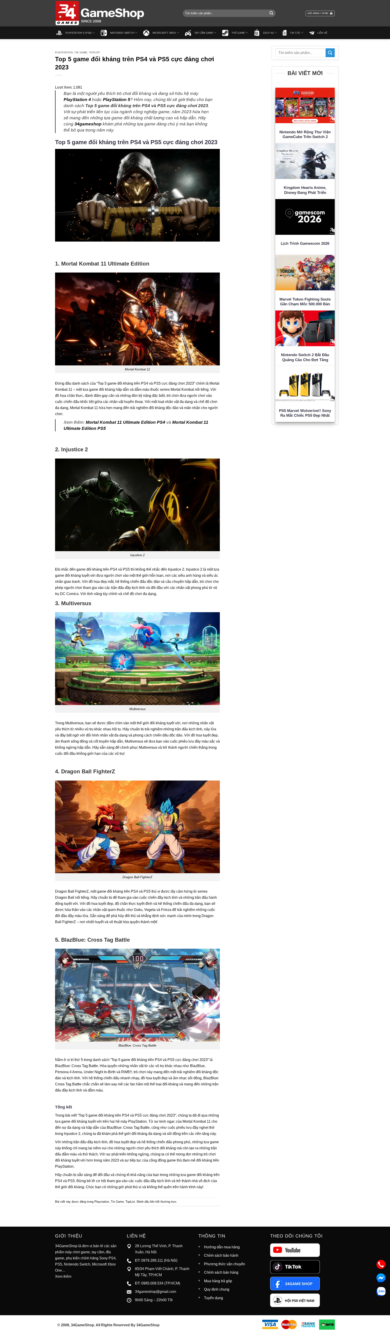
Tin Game (80, 52)
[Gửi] (271, 13)
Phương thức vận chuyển (224, 1264)
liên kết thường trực (163, 1201)
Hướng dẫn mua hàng (222, 1247)
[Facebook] (295, 1283)
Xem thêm (63, 1276)
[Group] (295, 1300)
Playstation (64, 52)
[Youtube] (295, 1250)
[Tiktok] (295, 1266)
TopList (94, 52)
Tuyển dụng (213, 1298)
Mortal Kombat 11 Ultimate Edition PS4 (125, 422)
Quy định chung (216, 1289)
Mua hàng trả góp (218, 1281)
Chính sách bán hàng (221, 1272)
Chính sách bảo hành (221, 1255)
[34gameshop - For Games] (100, 13)
